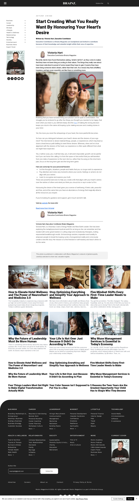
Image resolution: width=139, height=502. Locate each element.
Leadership (10, 25)
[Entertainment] (25, 42)
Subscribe (99, 3)
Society (8, 40)
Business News (11, 44)
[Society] (25, 40)
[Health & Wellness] (25, 32)
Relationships (11, 35)
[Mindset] (25, 28)
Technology (10, 37)
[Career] (25, 23)
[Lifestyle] (25, 30)
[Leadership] (25, 25)
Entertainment (11, 42)
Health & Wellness (12, 32)
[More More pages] (33, 428)
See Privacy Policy (82, 499)
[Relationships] (25, 35)
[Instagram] (8, 78)
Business (9, 20)
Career (8, 23)
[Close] (136, 498)
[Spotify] (22, 78)
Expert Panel (10, 47)
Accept (130, 499)
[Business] (25, 20)
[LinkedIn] (15, 78)
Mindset (9, 28)
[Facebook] (12, 78)
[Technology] (25, 37)
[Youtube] (18, 78)
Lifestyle (9, 30)
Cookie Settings (118, 499)
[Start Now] (28, 301)
